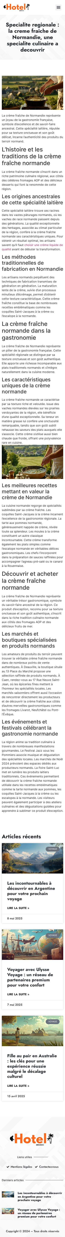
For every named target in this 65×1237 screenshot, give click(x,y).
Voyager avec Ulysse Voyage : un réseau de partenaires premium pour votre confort (30, 977)
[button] (58, 7)
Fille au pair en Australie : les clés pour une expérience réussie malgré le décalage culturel (32, 1066)
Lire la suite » (18, 908)
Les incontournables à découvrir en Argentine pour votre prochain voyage (31, 891)
